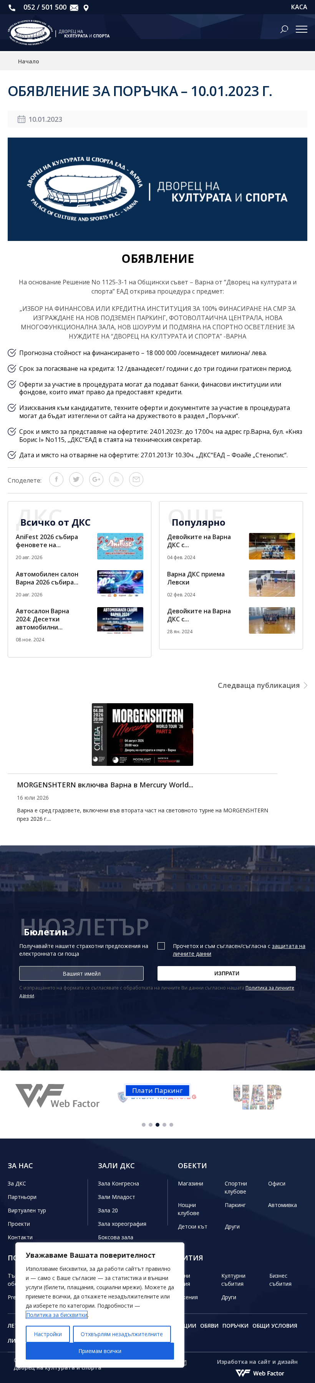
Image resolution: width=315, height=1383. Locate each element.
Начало (28, 61)
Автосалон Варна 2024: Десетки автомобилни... (42, 619)
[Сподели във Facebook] (56, 484)
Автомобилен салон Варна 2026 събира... (47, 578)
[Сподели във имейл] (136, 484)
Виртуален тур (27, 1210)
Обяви (209, 1325)
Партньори (22, 1196)
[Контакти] (86, 7)
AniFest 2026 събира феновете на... (47, 541)
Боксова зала (115, 1237)
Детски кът (192, 1226)
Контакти (20, 1237)
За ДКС (17, 1183)
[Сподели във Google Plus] (96, 484)
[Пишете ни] (74, 7)
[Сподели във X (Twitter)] (76, 484)
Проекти (19, 1223)
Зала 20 (108, 1210)
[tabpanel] (68, 1097)
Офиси (276, 1183)
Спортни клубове (236, 1187)
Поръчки (235, 1325)
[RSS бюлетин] (116, 484)
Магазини (190, 1183)
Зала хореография (122, 1223)
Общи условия (274, 1325)
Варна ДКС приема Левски (196, 578)
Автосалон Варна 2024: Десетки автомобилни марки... (112, 784)
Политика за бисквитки (56, 1314)
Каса (299, 7)
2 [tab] (151, 1125)
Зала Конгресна (118, 1183)
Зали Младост (116, 1196)
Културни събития (233, 1279)
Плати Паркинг (157, 1090)
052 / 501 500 (44, 7)
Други (232, 1226)
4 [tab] (164, 1125)
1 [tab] (144, 1125)
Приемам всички (99, 1351)
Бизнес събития (280, 1279)
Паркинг (235, 1205)
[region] (99, 1305)
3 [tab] (157, 1125)
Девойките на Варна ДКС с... (199, 541)
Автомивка (282, 1205)
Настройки (48, 1334)
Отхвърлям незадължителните (122, 1334)
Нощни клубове (188, 1209)
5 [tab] (171, 1125)
